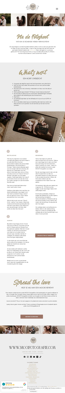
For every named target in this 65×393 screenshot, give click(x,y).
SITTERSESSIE (32, 367)
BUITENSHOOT (32, 374)
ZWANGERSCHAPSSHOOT (32, 373)
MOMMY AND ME (32, 371)
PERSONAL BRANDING (32, 377)
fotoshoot (32, 50)
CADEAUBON (32, 378)
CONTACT (32, 381)
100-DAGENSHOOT (32, 368)
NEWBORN (32, 364)
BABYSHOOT (32, 365)
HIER (39, 386)
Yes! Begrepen (33, 391)
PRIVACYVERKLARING (52, 386)
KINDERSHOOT (32, 370)
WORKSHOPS (33, 383)
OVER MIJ (32, 380)
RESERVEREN (32, 375)
